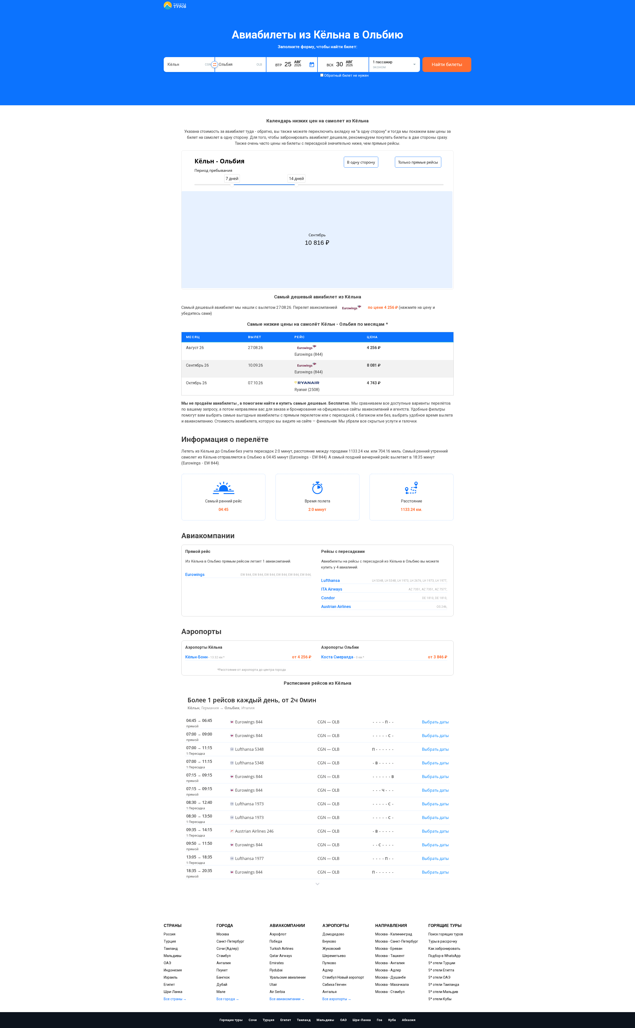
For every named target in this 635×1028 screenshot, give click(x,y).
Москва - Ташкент (390, 956)
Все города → (228, 999)
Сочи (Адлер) (228, 949)
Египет (169, 985)
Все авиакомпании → (287, 999)
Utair (273, 985)
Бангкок (223, 977)
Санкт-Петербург (230, 941)
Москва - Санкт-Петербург (396, 941)
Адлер (327, 970)
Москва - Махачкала (392, 985)
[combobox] (189, 64)
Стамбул (224, 956)
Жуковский (331, 949)
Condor (328, 598)
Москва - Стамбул (390, 992)
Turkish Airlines (281, 949)
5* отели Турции (441, 963)
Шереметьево (334, 956)
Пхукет (222, 970)
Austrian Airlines (336, 606)
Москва (223, 934)
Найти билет (430, 347)
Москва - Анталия (390, 963)
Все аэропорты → (336, 999)
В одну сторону (361, 162)
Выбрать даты (435, 722)
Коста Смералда (337, 657)
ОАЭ (167, 963)
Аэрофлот (278, 934)
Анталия (224, 963)
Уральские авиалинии (288, 977)
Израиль (171, 977)
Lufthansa (330, 580)
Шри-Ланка (173, 992)
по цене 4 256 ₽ (383, 307)
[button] (317, 884)
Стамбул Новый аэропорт (343, 977)
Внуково (329, 941)
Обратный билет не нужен (346, 75)
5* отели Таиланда (443, 985)
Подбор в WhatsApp (444, 956)
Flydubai (276, 970)
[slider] (232, 185)
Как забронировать (444, 949)
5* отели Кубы (439, 999)
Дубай (222, 985)
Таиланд (171, 949)
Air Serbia (277, 992)
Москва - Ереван (388, 949)
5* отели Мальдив (443, 992)
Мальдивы (172, 956)
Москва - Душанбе (390, 977)
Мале (221, 992)
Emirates (277, 963)
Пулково (329, 963)
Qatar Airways (281, 956)
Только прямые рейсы (418, 162)
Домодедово (333, 934)
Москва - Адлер (388, 970)
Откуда (173, 56)
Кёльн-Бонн (196, 657)
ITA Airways (331, 589)
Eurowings (195, 574)
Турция (170, 941)
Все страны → (175, 999)
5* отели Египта (441, 970)
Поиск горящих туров (445, 934)
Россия (169, 934)
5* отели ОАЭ (439, 977)
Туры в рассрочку (442, 941)
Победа (276, 941)
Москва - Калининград (393, 934)
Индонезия (173, 970)
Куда (222, 56)
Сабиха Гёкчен (334, 985)
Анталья (329, 992)
